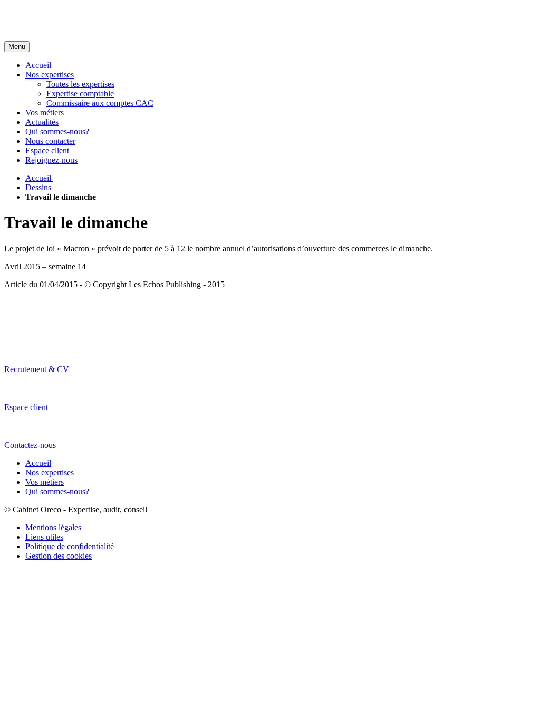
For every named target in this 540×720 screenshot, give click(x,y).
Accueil (38, 65)
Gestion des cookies (58, 555)
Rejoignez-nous (51, 159)
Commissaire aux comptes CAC (99, 103)
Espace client (47, 150)
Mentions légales (53, 527)
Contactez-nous (30, 445)
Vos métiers (44, 112)
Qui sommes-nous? (57, 131)
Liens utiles (44, 536)
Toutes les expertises (80, 84)
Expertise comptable (80, 93)
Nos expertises (49, 74)
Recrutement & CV (36, 369)
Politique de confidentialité (69, 546)
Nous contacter (50, 141)
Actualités (42, 122)
